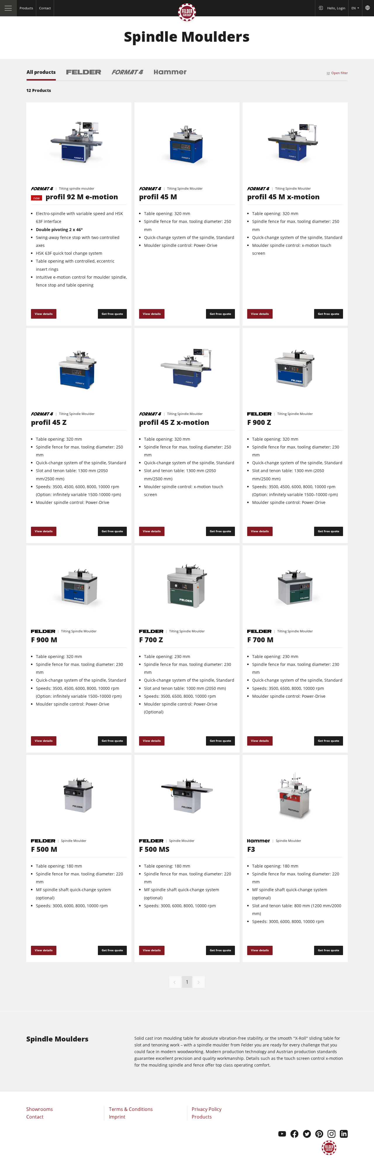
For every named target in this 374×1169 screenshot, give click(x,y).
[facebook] (294, 1134)
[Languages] (368, 8)
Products (202, 1117)
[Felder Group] (187, 13)
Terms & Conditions (131, 1109)
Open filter (339, 73)
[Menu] (8, 8)
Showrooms (39, 1109)
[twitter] (307, 1134)
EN (354, 8)
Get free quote (112, 314)
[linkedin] (344, 1134)
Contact (35, 1117)
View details (44, 314)
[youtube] (282, 1134)
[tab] (41, 75)
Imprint (117, 1117)
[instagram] (331, 1134)
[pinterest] (319, 1134)
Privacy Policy (206, 1109)
